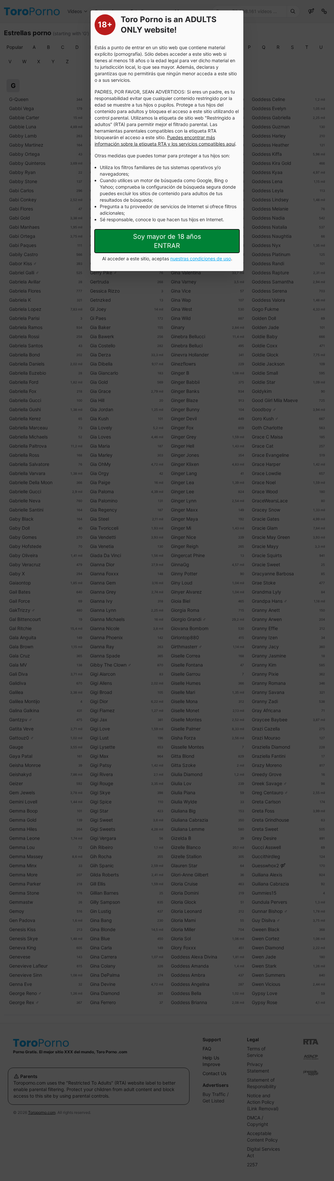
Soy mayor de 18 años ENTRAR (167, 241)
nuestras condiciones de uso (200, 258)
